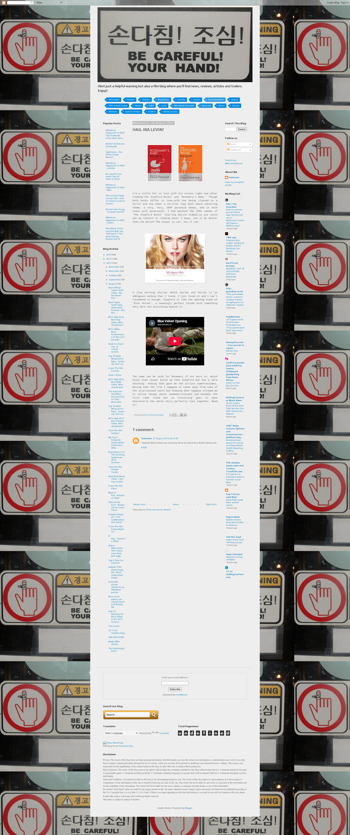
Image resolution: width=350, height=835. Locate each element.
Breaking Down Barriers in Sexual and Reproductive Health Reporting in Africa (234, 445)
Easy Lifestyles (234, 554)
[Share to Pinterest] (185, 415)
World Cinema (170, 111)
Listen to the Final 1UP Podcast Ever (235, 541)
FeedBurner (181, 694)
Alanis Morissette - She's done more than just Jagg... (116, 550)
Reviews (113, 111)
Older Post (211, 504)
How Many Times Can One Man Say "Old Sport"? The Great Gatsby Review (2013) (114, 233)
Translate (164, 733)
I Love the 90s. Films (115, 487)
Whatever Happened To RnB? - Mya (115, 187)
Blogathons (163, 99)
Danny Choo (232, 351)
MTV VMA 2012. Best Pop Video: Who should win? (116, 321)
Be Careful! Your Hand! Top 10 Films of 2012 (114, 177)
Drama (234, 99)
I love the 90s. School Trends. (115, 469)
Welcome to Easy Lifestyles (234, 558)
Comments (235, 150)
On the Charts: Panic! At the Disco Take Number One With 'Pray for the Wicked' (235, 408)
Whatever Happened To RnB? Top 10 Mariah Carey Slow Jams (115, 134)
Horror (138, 105)
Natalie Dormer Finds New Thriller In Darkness (235, 522)
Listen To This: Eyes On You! (233, 384)
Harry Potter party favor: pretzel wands (234, 503)
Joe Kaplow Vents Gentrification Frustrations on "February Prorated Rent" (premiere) (235, 325)
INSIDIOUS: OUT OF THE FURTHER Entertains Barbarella (235, 272)
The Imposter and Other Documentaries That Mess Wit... (116, 396)
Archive (131, 99)
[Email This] (171, 415)
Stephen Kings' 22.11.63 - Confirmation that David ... (116, 518)
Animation (114, 99)
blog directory (126, 746)
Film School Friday (118, 105)
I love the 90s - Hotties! (115, 431)
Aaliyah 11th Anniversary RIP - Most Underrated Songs (115, 572)
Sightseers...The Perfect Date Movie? (114, 155)
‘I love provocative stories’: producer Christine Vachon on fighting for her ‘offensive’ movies (235, 299)
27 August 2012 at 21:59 (165, 438)
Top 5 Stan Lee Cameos (116, 561)
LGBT (151, 105)
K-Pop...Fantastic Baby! (116, 538)
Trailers (152, 111)
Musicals (206, 105)
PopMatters (233, 316)
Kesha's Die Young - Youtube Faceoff (115, 210)
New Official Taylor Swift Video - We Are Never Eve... (115, 292)
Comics (196, 99)
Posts (232, 144)
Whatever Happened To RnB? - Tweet (115, 220)
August (113, 284)
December (114, 267)
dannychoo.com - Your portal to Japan (235, 345)
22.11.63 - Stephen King (116, 631)
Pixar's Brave (114, 375)
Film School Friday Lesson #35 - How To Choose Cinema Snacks (115, 199)
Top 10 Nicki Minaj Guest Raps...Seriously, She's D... (116, 360)
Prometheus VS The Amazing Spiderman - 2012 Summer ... (116, 457)
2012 (109, 263)
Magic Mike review (114, 642)
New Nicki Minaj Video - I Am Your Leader (116, 479)
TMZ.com (231, 237)
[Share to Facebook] (182, 415)
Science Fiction (132, 111)
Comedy (181, 99)
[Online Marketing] (113, 743)
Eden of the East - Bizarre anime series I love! (116, 506)
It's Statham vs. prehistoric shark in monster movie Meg (235, 478)
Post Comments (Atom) (158, 509)
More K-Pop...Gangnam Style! (116, 495)
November (114, 271)
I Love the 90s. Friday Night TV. (116, 529)
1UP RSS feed (233, 537)
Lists (164, 105)
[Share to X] (178, 415)
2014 (109, 254)
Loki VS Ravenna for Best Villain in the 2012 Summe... (115, 616)
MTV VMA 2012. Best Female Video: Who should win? (116, 422)
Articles (146, 99)
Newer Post (139, 504)
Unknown (146, 438)
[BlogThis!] (175, 415)
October (113, 275)
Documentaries (216, 99)
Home (176, 504)
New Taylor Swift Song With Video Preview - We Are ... (116, 307)
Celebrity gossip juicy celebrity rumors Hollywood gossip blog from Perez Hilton (235, 371)
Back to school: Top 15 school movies (116, 348)
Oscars (235, 105)
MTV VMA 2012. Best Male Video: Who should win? (116, 383)
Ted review (114, 626)
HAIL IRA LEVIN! (116, 637)
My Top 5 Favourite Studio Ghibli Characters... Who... (116, 442)
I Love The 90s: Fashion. (116, 369)
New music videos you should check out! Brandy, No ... (116, 601)
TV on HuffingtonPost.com (235, 574)
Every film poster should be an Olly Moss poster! (116, 587)
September (115, 279)
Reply (144, 447)
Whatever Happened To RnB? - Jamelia (115, 166)
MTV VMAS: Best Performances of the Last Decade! (116, 334)
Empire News (233, 517)
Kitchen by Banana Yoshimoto (115, 145)
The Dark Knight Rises (116, 649)
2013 (109, 259)
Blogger (188, 808)
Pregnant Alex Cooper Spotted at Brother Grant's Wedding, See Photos (235, 245)
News (222, 105)
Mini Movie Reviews (184, 105)
